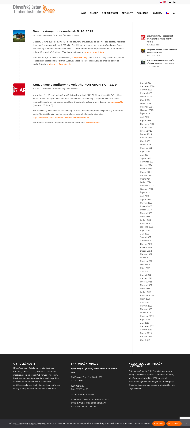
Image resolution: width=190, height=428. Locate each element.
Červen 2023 (146, 203)
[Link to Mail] (170, 2)
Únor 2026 (145, 100)
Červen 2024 (146, 165)
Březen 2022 (146, 254)
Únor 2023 (145, 216)
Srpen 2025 (145, 120)
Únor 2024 (145, 179)
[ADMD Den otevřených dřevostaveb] (19, 36)
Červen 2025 (146, 127)
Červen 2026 (146, 90)
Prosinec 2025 (147, 107)
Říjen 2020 (145, 299)
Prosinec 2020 (147, 295)
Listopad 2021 (146, 264)
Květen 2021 (146, 282)
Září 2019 (144, 323)
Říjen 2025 (145, 113)
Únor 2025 (145, 141)
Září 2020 (144, 302)
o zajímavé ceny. (80, 57)
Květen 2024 (146, 168)
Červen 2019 (146, 329)
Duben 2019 (146, 333)
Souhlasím (158, 423)
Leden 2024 (145, 182)
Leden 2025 (145, 144)
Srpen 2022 (145, 237)
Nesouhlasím (174, 423)
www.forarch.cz (93, 122)
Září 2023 (144, 196)
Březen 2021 (146, 285)
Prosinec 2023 (147, 185)
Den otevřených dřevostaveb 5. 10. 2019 (63, 31)
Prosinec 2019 (147, 316)
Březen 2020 (146, 309)
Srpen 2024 (145, 158)
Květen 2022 (146, 247)
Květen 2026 (146, 93)
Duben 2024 (146, 172)
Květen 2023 (146, 206)
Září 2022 (144, 234)
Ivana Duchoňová (72, 35)
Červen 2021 (146, 278)
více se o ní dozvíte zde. (60, 64)
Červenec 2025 (147, 124)
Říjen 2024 (145, 151)
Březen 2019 (146, 336)
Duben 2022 (146, 251)
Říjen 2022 (145, 230)
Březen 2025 (146, 137)
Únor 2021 (145, 288)
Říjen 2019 (145, 319)
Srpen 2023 (145, 199)
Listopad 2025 (146, 110)
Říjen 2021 (145, 268)
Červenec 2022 (147, 240)
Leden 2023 (145, 220)
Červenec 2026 (147, 86)
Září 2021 (144, 271)
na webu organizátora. (94, 52)
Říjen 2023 (145, 192)
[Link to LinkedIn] (174, 2)
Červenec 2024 (147, 162)
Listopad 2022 (146, 227)
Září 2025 (144, 117)
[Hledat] (174, 13)
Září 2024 (144, 155)
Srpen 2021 (145, 275)
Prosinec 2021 (147, 261)
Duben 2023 (146, 210)
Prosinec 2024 (147, 148)
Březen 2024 (146, 175)
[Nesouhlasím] (186, 423)
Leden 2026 (145, 103)
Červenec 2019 (147, 326)
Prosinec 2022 (147, 223)
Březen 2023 (146, 213)
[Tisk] (19, 89)
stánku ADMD (117, 102)
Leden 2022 (145, 257)
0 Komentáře (47, 35)
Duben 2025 (146, 134)
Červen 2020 (146, 306)
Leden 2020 (145, 312)
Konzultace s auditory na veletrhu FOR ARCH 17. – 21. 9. (75, 84)
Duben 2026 (146, 96)
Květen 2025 (146, 131)
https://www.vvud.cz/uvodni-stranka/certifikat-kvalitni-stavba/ (61, 117)
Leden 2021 (145, 292)
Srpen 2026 (145, 83)
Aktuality (59, 35)
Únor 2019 (145, 340)
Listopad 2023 (146, 189)
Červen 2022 (146, 244)
